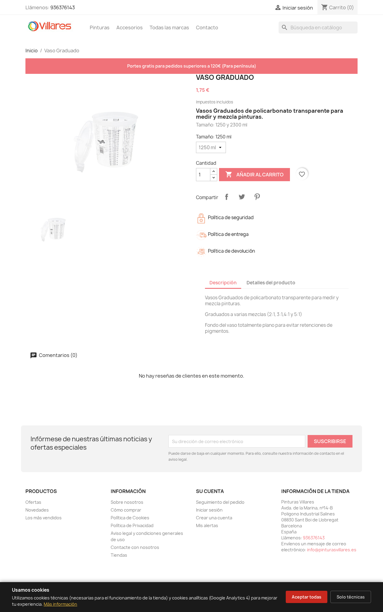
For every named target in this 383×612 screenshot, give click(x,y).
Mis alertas (207, 525)
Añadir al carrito (254, 174)
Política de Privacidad (132, 525)
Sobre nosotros (127, 502)
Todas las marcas (169, 27)
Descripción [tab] (223, 283)
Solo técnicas (351, 597)
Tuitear (242, 197)
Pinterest (257, 197)
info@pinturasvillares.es (331, 550)
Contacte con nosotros (135, 547)
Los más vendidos (43, 518)
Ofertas (33, 502)
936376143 (62, 7)
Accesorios (129, 27)
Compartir (226, 197)
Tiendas (119, 555)
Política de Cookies (130, 518)
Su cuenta (210, 491)
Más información (60, 604)
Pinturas (100, 27)
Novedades (37, 510)
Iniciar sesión (209, 510)
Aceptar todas (306, 597)
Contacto (207, 27)
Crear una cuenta (214, 518)
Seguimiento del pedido (220, 502)
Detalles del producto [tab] (271, 283)
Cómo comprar (126, 510)
